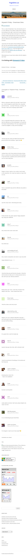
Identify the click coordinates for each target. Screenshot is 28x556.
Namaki (9, 237)
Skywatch (13, 70)
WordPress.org (5, 545)
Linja (8, 396)
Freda (8, 383)
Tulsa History (13, 72)
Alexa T (9, 224)
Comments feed (5, 543)
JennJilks (9, 165)
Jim (8, 196)
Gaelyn (9, 327)
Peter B (9, 340)
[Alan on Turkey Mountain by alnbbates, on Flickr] (7, 445)
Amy (8, 132)
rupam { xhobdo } (11, 368)
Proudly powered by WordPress (7, 553)
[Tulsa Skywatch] (6, 25)
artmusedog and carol (12, 250)
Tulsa (10, 72)
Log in (3, 540)
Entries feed (4, 542)
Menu (14, 9)
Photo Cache (10, 298)
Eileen (8, 209)
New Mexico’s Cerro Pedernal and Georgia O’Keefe (12, 520)
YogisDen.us (14, 3)
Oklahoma (22, 70)
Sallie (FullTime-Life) (12, 311)
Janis (8, 354)
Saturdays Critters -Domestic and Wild (9, 518)
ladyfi (8, 181)
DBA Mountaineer (11, 411)
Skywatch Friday (19, 60)
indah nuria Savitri (11, 424)
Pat (8, 114)
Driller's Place (10, 147)
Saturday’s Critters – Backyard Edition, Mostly (11, 523)
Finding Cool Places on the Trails (8, 521)
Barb (8, 283)
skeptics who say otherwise (16, 50)
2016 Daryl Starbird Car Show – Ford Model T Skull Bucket (8, 82)
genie (8, 267)
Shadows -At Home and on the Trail (9, 516)
